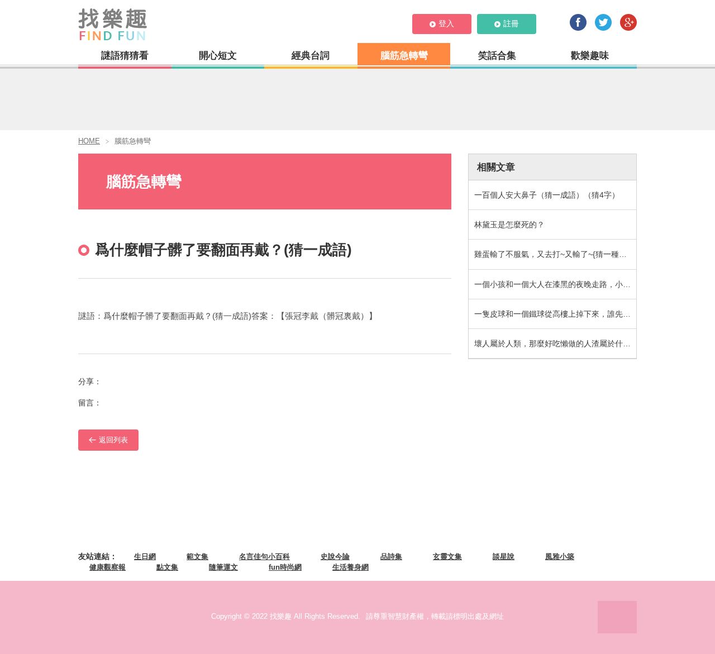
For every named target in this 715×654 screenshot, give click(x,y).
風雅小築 (559, 556)
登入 (446, 23)
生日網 (145, 556)
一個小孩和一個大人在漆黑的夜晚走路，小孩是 (555, 284)
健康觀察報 (107, 567)
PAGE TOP (617, 617)
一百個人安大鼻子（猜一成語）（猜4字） (546, 194)
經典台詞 (311, 55)
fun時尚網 (285, 567)
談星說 (503, 556)
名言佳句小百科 (264, 556)
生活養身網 (350, 567)
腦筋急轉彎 (404, 55)
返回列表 (113, 440)
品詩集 (391, 556)
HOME (89, 141)
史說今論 (335, 556)
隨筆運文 (223, 567)
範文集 (197, 556)
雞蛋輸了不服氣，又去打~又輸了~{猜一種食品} (555, 254)
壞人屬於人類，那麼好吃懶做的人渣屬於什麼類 (555, 343)
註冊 (511, 23)
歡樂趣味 (590, 55)
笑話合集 (497, 55)
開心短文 (218, 55)
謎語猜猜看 (125, 55)
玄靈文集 (447, 556)
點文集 (167, 567)
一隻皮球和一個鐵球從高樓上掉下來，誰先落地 (555, 313)
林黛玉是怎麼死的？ (509, 224)
